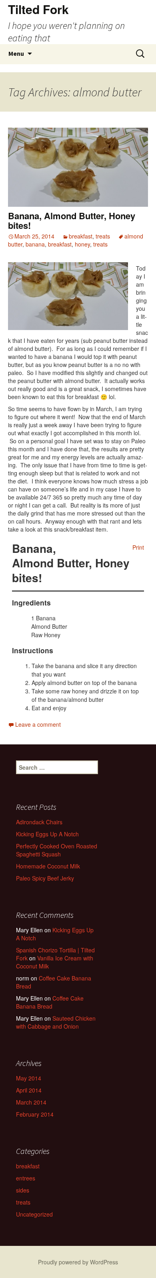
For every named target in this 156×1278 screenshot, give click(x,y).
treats (103, 236)
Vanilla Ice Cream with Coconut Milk (54, 962)
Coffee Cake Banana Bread (53, 982)
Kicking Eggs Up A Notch (47, 834)
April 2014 (29, 1090)
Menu (16, 53)
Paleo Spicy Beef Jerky (45, 878)
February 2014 (35, 1114)
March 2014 (31, 1102)
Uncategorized (34, 1214)
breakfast (80, 236)
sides (22, 1190)
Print (138, 547)
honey (82, 244)
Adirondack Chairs (39, 822)
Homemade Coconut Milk (48, 866)
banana (35, 244)
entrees (25, 1178)
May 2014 (28, 1078)
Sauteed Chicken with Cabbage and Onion (56, 1022)
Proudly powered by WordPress (78, 1262)
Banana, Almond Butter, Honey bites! (71, 220)
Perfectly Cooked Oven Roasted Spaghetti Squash (56, 850)
